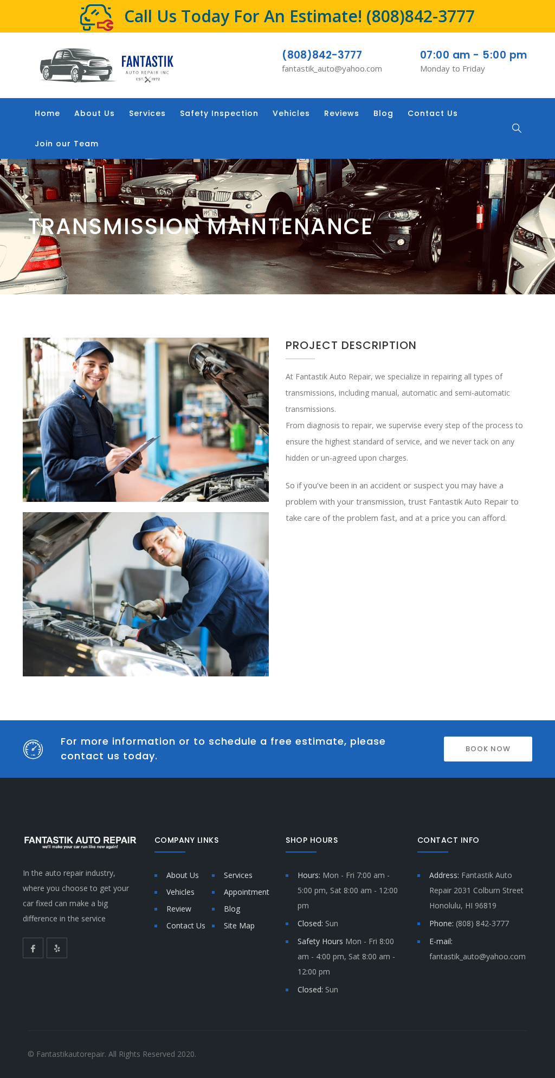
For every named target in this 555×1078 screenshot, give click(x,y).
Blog (383, 113)
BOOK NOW (488, 749)
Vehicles (291, 113)
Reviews (341, 113)
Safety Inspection (219, 113)
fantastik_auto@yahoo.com (332, 68)
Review (178, 908)
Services (147, 113)
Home (47, 113)
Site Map (239, 925)
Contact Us (433, 113)
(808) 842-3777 (482, 923)
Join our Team (67, 143)
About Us (94, 113)
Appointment (246, 892)
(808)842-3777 (420, 16)
